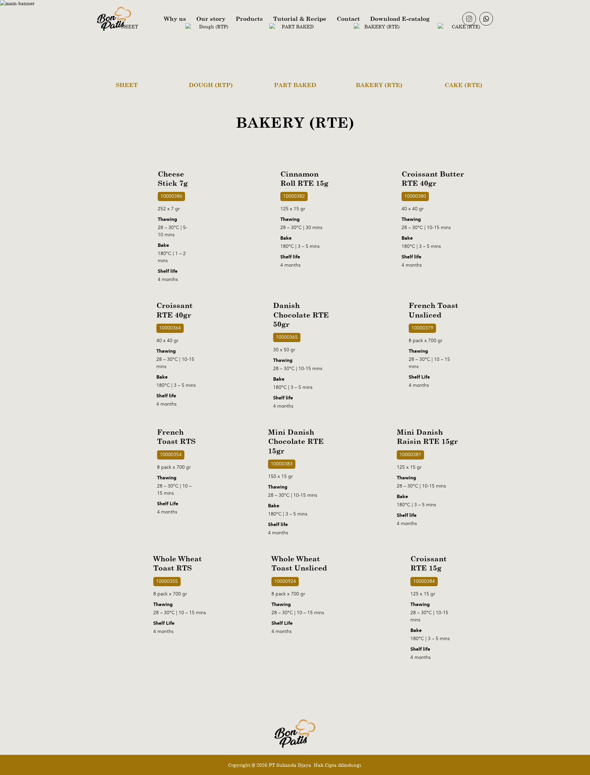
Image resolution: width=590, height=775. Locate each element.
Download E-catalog (400, 19)
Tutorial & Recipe (299, 19)
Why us (175, 19)
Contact (348, 19)
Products (249, 19)
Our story (210, 19)
